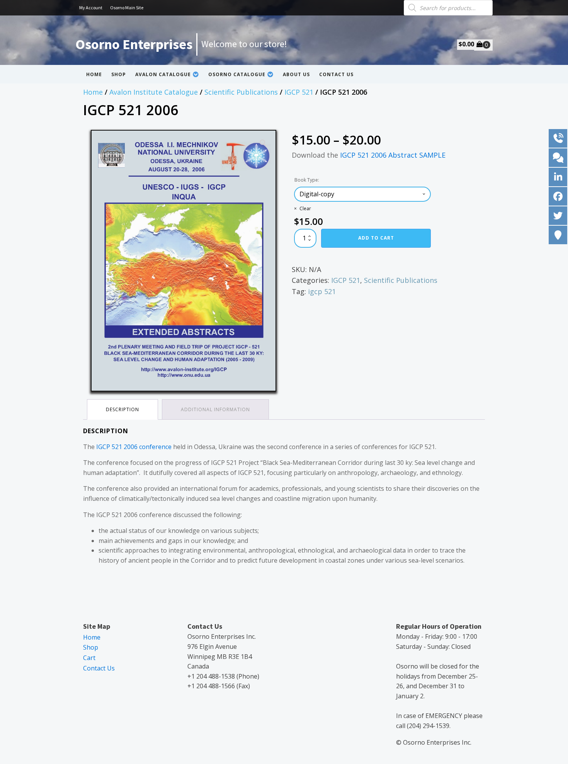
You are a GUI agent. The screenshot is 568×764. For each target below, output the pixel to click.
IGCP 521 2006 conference (134, 446)
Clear (305, 208)
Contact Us (336, 74)
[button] (263, 143)
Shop (118, 74)
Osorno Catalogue (236, 74)
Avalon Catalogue (163, 74)
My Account (90, 7)
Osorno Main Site (126, 7)
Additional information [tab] (215, 409)
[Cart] (483, 45)
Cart (89, 657)
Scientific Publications (241, 92)
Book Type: (306, 180)
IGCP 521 (298, 92)
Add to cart (376, 238)
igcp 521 (322, 291)
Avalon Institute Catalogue (153, 92)
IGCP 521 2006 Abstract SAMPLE (393, 155)
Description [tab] (122, 409)
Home (94, 74)
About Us (296, 74)
